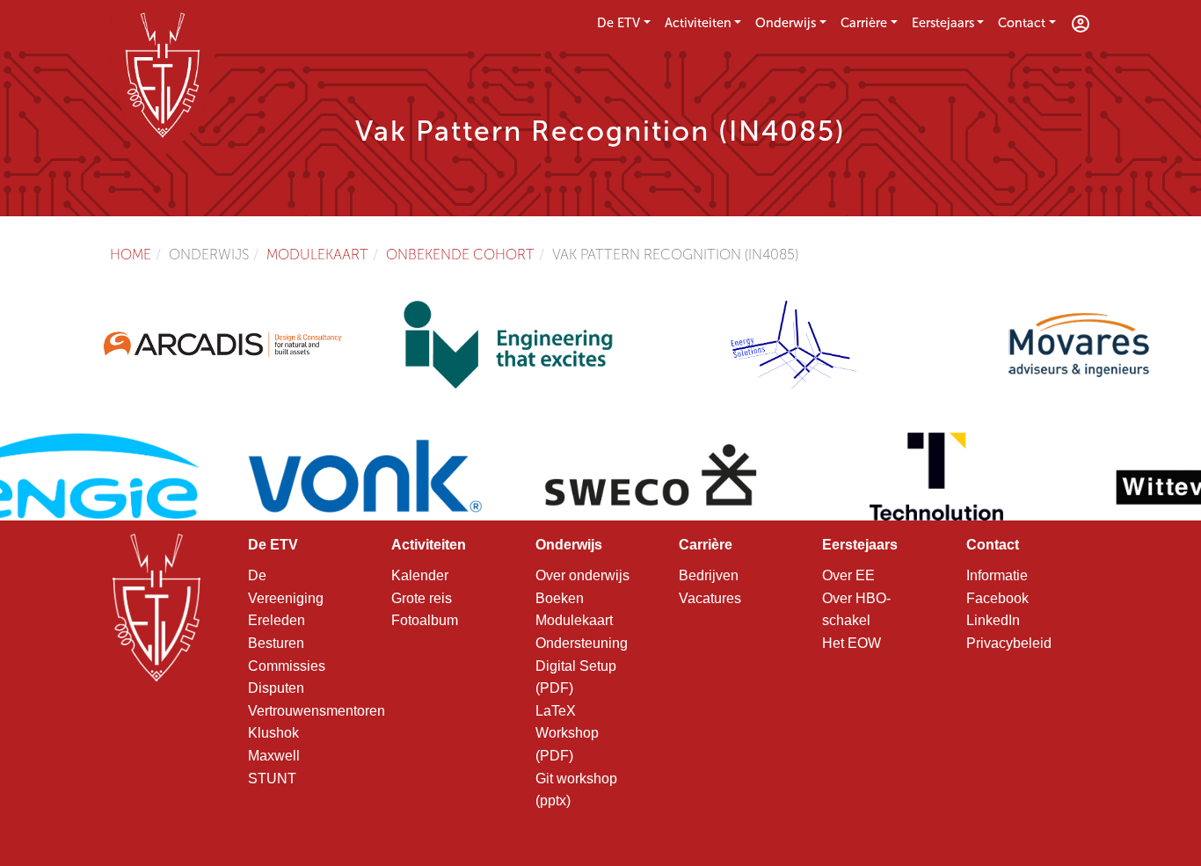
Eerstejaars (943, 23)
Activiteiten (698, 23)
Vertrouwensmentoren (316, 710)
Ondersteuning (581, 643)
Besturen (276, 643)
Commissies (286, 666)
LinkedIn (993, 620)
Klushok (273, 732)
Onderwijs (785, 23)
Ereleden (276, 620)
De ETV (618, 23)
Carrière (864, 23)
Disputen (276, 687)
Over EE (848, 575)
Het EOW (851, 643)
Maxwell (274, 755)
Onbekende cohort (460, 254)
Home (130, 254)
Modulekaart (317, 254)
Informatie (997, 575)
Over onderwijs (582, 575)
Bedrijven (709, 575)
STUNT (272, 778)
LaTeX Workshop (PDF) (567, 733)
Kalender (419, 575)
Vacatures (710, 598)
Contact (1021, 23)
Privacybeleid (1009, 643)
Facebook (997, 598)
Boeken (559, 598)
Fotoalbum (424, 620)
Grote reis (421, 598)
